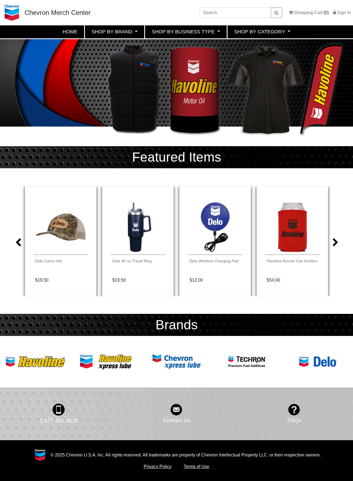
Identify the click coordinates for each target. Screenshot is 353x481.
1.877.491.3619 (59, 421)
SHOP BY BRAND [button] (113, 31)
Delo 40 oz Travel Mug (132, 261)
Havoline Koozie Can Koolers (292, 261)
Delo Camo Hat (48, 261)
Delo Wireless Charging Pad (214, 261)
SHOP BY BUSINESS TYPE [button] (184, 31)
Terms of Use (196, 466)
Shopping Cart (307, 12)
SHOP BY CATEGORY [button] (260, 31)
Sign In (343, 12)
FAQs (294, 420)
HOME (70, 31)
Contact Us (176, 420)
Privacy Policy (158, 466)
